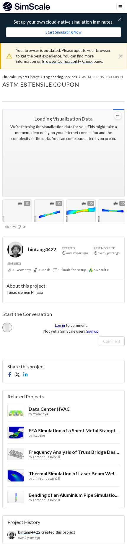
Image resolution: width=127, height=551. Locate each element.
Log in (60, 325)
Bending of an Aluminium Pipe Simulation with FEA (74, 495)
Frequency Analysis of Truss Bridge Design (74, 452)
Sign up (92, 331)
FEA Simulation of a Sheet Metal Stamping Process (74, 430)
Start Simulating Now (63, 32)
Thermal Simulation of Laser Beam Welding (74, 473)
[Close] (120, 56)
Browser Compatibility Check (67, 61)
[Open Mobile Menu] (120, 6)
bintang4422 (42, 249)
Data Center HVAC (49, 409)
